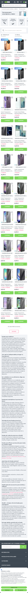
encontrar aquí (19, 583)
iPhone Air (14, 456)
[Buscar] (3, 5)
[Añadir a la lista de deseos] (12, 40)
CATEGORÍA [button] (5, 561)
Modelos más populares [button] (9, 556)
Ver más (14, 331)
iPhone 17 (9, 456)
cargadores (5, 494)
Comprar (7, 63)
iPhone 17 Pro (21, 456)
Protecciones (22, 9)
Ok (23, 546)
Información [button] (5, 552)
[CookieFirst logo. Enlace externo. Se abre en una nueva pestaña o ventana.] (1, 569)
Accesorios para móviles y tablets (10, 9)
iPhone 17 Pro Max (6, 458)
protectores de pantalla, (16, 492)
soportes (10, 494)
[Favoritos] (21, 2)
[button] (7, 57)
